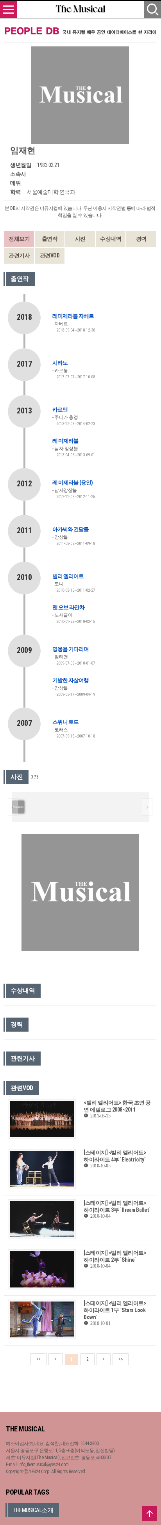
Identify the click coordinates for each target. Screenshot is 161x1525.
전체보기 (19, 239)
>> (120, 1359)
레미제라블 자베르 (73, 316)
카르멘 (60, 409)
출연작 (50, 239)
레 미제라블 (65, 441)
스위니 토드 (65, 722)
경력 (141, 239)
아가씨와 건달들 (70, 529)
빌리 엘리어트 (68, 576)
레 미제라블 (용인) (72, 482)
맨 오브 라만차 (68, 607)
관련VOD (50, 255)
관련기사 (19, 255)
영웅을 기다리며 (70, 649)
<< (38, 1359)
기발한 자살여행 (70, 680)
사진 (80, 239)
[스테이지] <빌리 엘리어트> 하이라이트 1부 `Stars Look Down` (115, 1310)
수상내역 (110, 239)
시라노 (60, 363)
